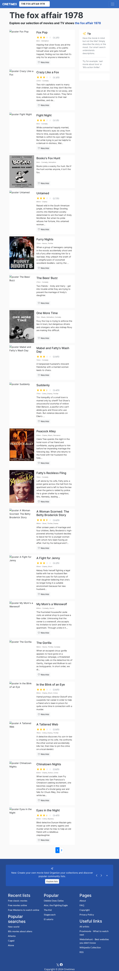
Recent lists (19, 895)
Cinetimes (9, 4)
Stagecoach (50, 915)
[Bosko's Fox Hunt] (21, 171)
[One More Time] (21, 326)
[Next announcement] (101, 875)
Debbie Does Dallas (54, 901)
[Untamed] (21, 212)
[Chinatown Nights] (21, 783)
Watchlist (44, 62)
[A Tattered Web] (21, 740)
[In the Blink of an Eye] (21, 700)
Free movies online (17, 905)
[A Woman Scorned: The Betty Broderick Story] (21, 531)
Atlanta (12, 936)
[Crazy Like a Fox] (21, 89)
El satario (48, 919)
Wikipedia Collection (90, 947)
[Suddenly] (21, 404)
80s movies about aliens (20, 931)
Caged (11, 941)
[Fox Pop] (21, 48)
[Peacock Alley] (21, 448)
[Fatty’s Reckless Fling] (21, 488)
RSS (82, 952)
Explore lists (52, 881)
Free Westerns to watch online (23, 910)
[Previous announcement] (97, 875)
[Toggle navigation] (113, 4)
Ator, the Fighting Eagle (56, 905)
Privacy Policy (87, 915)
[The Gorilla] (21, 659)
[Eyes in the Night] (21, 826)
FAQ (82, 905)
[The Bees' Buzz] (21, 291)
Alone (11, 945)
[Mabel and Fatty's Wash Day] (21, 362)
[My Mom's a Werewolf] (21, 619)
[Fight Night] (21, 132)
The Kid (48, 910)
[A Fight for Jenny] (21, 577)
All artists (84, 926)
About (83, 901)
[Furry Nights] (21, 254)
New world (13, 927)
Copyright (85, 910)
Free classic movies (17, 901)
